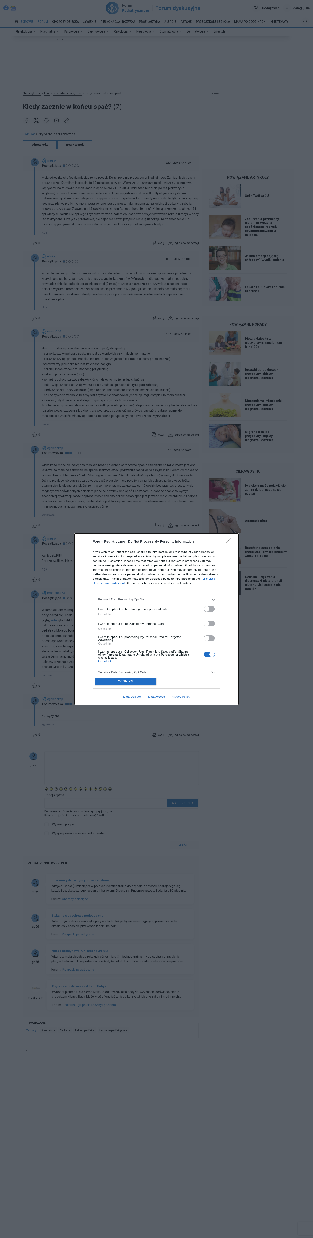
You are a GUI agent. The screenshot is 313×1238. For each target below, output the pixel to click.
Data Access (156, 696)
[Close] (230, 542)
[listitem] (156, 599)
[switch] (209, 609)
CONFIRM (126, 681)
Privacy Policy (180, 696)
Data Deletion (132, 696)
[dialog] (156, 619)
